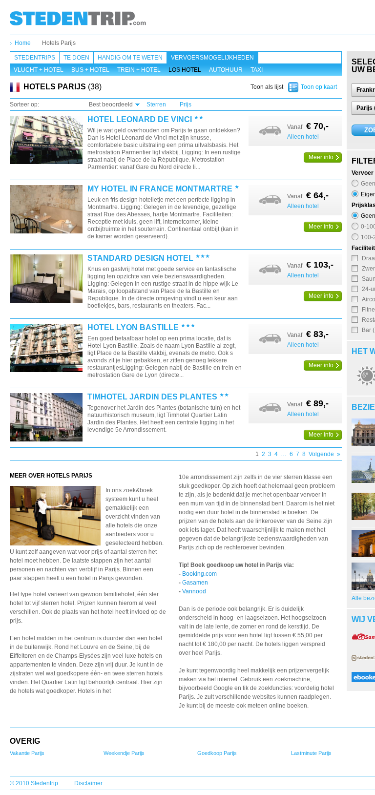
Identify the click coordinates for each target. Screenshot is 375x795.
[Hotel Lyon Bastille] (46, 348)
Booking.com (199, 573)
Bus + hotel (90, 69)
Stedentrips (34, 57)
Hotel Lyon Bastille (133, 328)
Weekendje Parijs (124, 753)
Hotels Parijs (59, 43)
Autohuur (226, 69)
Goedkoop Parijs (217, 753)
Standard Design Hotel (140, 258)
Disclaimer (88, 783)
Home (23, 43)
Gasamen (195, 582)
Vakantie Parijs (27, 753)
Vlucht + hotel (38, 69)
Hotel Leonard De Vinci (139, 120)
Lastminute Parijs (311, 753)
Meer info (321, 157)
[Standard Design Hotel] (46, 279)
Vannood (194, 591)
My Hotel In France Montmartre (159, 189)
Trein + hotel (139, 69)
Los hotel (184, 69)
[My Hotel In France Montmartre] (46, 209)
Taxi (256, 69)
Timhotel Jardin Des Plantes (152, 397)
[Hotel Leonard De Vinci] (46, 140)
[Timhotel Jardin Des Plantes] (46, 417)
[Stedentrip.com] (78, 18)
